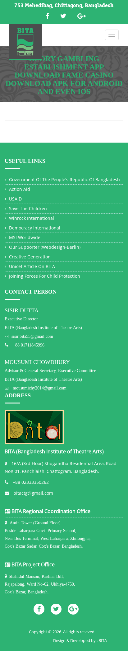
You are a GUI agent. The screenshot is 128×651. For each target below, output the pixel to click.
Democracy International (34, 228)
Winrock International (31, 218)
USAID (15, 199)
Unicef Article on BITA (31, 266)
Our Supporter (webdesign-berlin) (44, 247)
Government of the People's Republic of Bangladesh (64, 179)
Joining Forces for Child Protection (44, 276)
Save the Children (27, 208)
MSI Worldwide (24, 237)
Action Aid (19, 189)
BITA (102, 640)
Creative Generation (29, 257)
